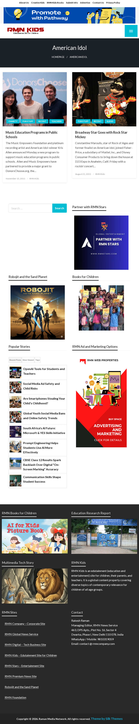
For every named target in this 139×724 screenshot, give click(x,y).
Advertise (85, 2)
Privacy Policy (113, 2)
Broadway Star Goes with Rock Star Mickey (101, 134)
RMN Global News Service (21, 634)
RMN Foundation (15, 697)
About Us (24, 2)
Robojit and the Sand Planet (22, 687)
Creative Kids (38, 2)
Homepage (58, 57)
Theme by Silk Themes (107, 719)
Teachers (56, 121)
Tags (37, 360)
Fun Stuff (28, 121)
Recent (42, 121)
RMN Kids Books (55, 2)
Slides (110, 121)
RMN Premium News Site (21, 676)
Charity (13, 121)
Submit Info (72, 2)
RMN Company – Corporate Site (25, 623)
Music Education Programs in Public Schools (32, 134)
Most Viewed (28, 360)
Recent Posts (15, 360)
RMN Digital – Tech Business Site (25, 644)
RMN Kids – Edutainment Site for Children (31, 655)
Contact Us (98, 2)
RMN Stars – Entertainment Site (24, 665)
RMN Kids (34, 178)
